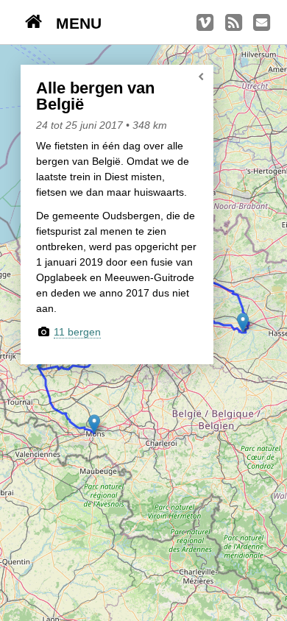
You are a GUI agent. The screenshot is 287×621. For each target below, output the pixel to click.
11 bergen (77, 332)
